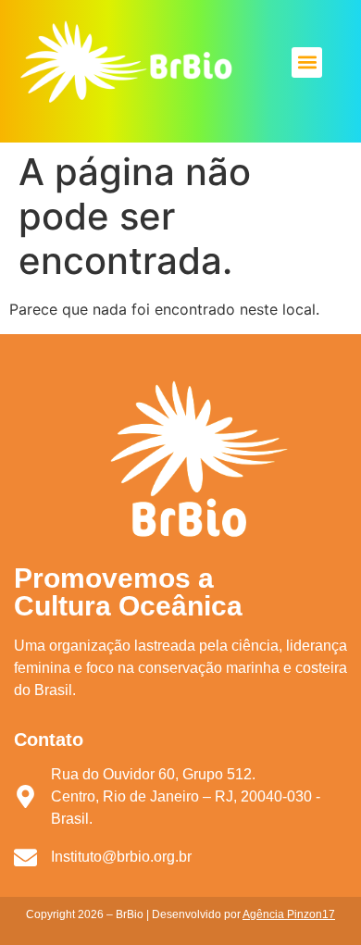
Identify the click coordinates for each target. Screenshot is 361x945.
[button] (307, 62)
